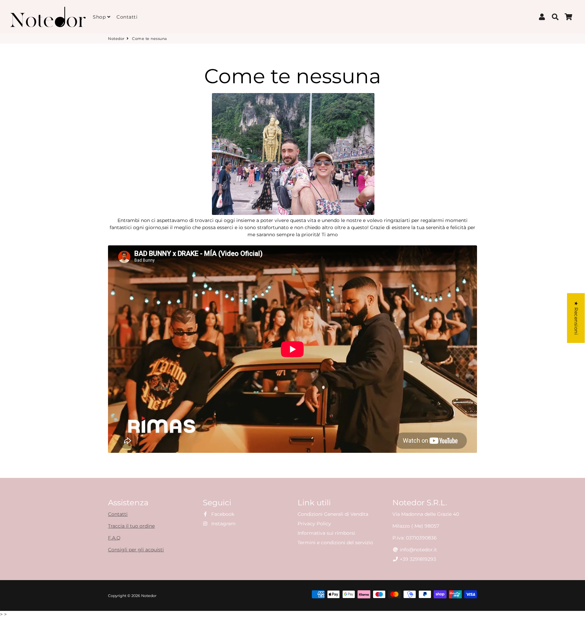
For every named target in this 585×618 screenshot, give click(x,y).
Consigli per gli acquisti (136, 550)
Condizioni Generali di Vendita (333, 514)
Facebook (222, 514)
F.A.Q (114, 538)
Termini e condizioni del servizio (335, 542)
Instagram (223, 524)
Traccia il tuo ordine (131, 526)
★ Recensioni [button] (576, 318)
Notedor (116, 38)
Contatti (126, 17)
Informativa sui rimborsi (326, 533)
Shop (100, 17)
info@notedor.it (417, 550)
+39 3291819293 (417, 559)
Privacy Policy (314, 524)
